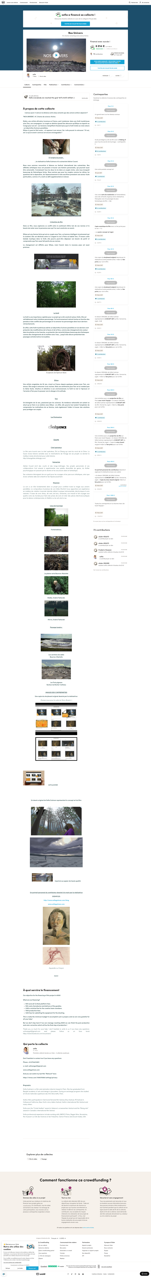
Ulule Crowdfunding (42, 1242)
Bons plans (63, 1248)
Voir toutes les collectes (42, 1248)
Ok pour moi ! (32, 1268)
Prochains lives (64, 1245)
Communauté (24, 2)
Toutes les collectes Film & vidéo (75, 24)
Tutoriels (62, 1253)
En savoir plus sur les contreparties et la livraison (107, 521)
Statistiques (39, 1258)
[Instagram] (75, 1274)
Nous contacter (108, 1248)
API (83, 1256)
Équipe (106, 1250)
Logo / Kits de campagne (43, 1256)
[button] (4, 1274)
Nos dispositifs (86, 1253)
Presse (106, 1253)
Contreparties (36, 85)
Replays (62, 1258)
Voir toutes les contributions (101, 570)
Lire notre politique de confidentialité (12, 1262)
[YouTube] (83, 1274)
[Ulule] (49, 1274)
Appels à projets (86, 1245)
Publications (54, 85)
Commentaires (79, 85)
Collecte (27, 85)
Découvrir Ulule (108, 1245)
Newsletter (107, 1256)
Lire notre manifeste (106, 1266)
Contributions (66, 85)
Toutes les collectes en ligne (107, 68)
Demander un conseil (66, 1250)
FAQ (45, 85)
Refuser (8, 1268)
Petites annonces (65, 1256)
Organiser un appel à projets (90, 1250)
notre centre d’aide (88, 1227)
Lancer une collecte (12, 2)
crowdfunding (27, 1205)
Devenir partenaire (87, 1248)
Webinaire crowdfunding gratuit (45, 1250)
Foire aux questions (41, 1253)
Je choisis (20, 1268)
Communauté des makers (68, 1242)
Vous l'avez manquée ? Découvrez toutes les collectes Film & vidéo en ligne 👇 (107, 62)
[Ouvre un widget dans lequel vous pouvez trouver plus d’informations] (144, 1274)
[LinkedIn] (79, 1274)
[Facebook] (68, 1274)
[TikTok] (71, 1274)
